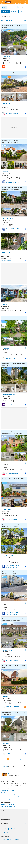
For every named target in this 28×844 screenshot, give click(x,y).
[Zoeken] (18, 7)
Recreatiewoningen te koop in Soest (10, 799)
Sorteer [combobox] (25, 20)
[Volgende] (23, 759)
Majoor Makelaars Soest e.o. (13, 67)
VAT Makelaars (10, 405)
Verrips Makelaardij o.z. (12, 113)
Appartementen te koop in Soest (9, 792)
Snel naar (3, 811)
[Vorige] (5, 759)
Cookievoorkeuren (7, 841)
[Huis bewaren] (25, 57)
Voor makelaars (5, 819)
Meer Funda (4, 823)
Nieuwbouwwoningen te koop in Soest (11, 795)
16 (20, 759)
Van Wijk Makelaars (11, 358)
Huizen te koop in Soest (7, 790)
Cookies (17, 839)
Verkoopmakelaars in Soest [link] (8, 806)
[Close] (6, 7)
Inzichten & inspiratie (6, 815)
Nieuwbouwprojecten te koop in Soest (11, 797)
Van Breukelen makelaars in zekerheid (13, 707)
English (6, 833)
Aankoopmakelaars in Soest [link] (8, 804)
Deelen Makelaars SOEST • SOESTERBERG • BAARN (13, 182)
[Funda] (8, 2)
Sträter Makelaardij (6, 260)
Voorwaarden (10, 839)
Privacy (3, 839)
